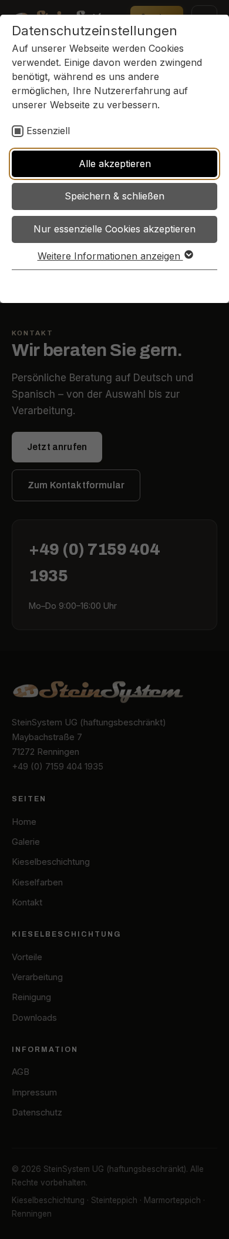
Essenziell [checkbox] (48, 130)
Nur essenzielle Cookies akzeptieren (114, 229)
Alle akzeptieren (115, 163)
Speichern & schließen (114, 196)
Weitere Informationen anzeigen (110, 256)
